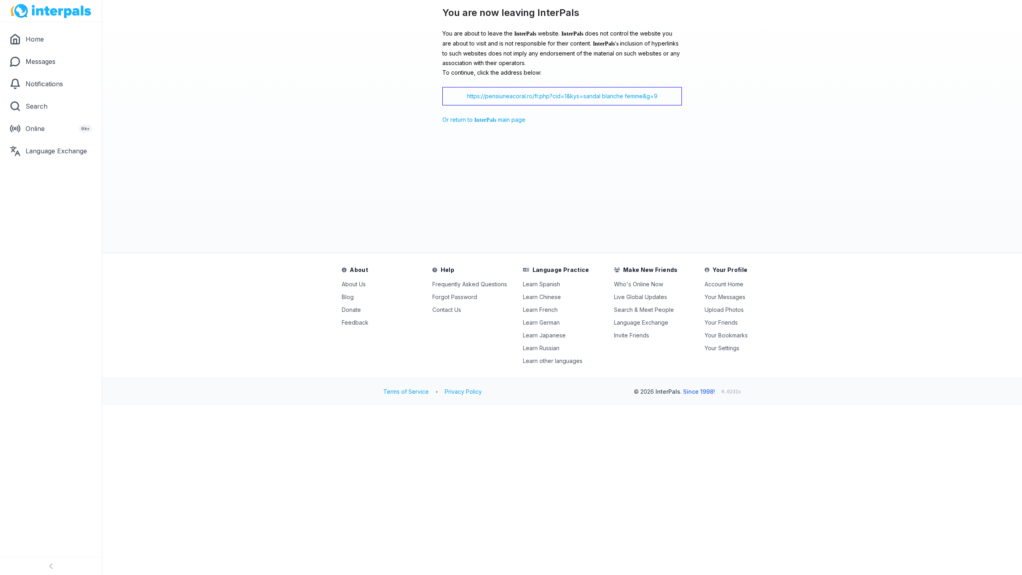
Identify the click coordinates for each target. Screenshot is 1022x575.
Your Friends (721, 322)
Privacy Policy (463, 391)
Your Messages (725, 296)
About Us (354, 284)
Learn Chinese (542, 296)
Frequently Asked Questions (469, 284)
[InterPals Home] (51, 11)
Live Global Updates (640, 296)
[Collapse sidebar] (51, 566)
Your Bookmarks (726, 335)
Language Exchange (641, 322)
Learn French (540, 309)
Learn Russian (541, 348)
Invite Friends (631, 335)
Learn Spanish (541, 284)
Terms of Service (406, 391)
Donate (351, 309)
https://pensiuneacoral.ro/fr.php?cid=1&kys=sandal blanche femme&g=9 (562, 96)
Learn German (541, 322)
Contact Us (446, 309)
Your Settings (722, 348)
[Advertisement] (449, 190)
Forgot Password (454, 296)
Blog (348, 296)
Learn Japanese (544, 335)
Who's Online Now (638, 284)
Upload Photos (724, 309)
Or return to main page (483, 119)
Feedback (355, 322)
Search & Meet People (644, 309)
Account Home (724, 284)
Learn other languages (552, 360)
